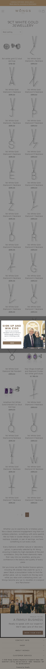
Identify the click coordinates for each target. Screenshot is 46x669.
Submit (12, 343)
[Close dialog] (43, 322)
